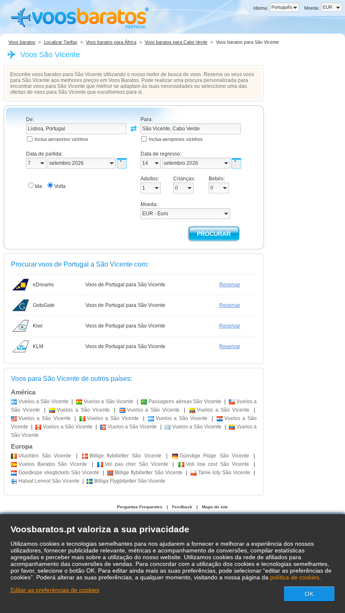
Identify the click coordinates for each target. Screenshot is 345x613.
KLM (38, 346)
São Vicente (45, 456)
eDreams (43, 285)
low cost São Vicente (217, 464)
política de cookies (294, 577)
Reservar (229, 285)
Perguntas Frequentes (139, 507)
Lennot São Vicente (49, 481)
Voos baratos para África (111, 42)
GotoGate (44, 305)
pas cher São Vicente (136, 464)
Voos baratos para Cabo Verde (176, 42)
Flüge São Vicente (214, 456)
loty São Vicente (224, 473)
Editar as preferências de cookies (55, 590)
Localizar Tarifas (60, 42)
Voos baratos (21, 42)
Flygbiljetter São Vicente (129, 481)
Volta (60, 186)
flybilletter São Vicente (126, 456)
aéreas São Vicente (185, 401)
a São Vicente (44, 401)
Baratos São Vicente (53, 464)
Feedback (182, 507)
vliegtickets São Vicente (59, 473)
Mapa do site (215, 507)
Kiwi (37, 326)
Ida (38, 186)
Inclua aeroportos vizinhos (61, 139)
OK (309, 593)
